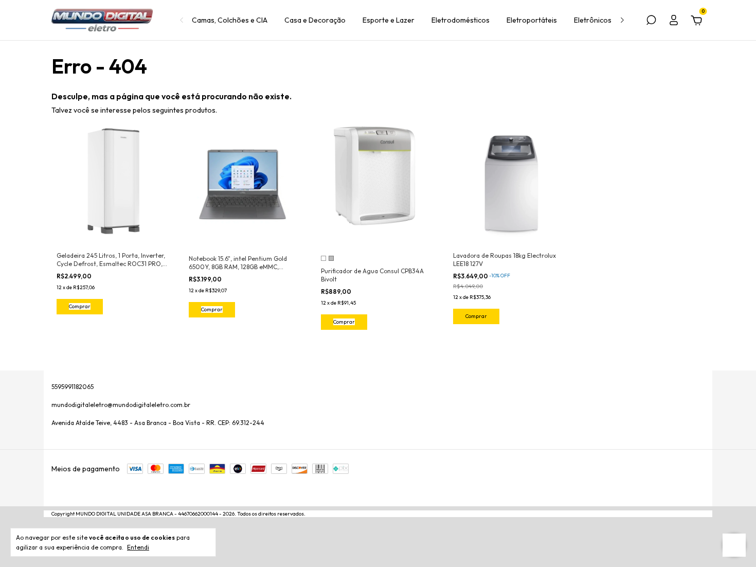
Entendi (138, 547)
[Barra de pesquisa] (651, 21)
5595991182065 (72, 387)
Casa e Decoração (315, 20)
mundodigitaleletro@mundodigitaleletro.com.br (120, 405)
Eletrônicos (592, 20)
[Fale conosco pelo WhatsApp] (734, 545)
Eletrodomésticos (460, 20)
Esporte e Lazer (389, 20)
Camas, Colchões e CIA (229, 20)
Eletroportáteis (532, 20)
